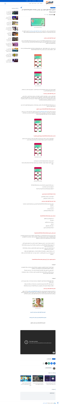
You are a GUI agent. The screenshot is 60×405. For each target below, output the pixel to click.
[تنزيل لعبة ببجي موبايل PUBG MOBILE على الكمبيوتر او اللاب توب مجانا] (15, 34)
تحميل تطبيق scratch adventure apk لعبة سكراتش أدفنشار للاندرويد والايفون (9, 61)
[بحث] (5, 3)
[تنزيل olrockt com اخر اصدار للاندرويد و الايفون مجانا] (15, 18)
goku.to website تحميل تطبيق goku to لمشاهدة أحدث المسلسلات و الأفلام (9, 55)
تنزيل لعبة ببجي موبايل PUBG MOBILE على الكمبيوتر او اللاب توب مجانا (9, 34)
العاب (38, 3)
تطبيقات (41, 3)
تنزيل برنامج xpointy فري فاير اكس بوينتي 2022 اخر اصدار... (50, 384)
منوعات (30, 3)
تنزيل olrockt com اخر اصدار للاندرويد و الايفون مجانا (9, 18)
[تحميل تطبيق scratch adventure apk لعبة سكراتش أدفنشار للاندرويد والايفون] (15, 60)
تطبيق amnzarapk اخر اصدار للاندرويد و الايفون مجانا (9, 29)
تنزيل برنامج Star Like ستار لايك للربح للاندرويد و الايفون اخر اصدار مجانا (9, 50)
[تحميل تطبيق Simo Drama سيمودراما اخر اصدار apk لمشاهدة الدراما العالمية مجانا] (15, 44)
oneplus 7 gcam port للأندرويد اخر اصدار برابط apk (9, 23)
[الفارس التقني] (49, 2)
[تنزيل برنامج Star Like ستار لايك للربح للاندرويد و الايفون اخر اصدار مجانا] (15, 50)
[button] (51, 363)
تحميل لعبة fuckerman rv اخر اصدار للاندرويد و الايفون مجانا (9, 39)
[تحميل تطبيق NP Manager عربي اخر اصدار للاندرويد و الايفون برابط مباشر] (15, 13)
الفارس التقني (45, 403)
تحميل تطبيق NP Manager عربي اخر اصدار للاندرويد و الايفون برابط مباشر (9, 13)
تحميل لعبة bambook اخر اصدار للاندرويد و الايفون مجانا (38, 384)
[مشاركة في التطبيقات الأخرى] (44, 363)
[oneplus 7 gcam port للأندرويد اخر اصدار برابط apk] (15, 23)
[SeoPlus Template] (54, 403)
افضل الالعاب (53, 7)
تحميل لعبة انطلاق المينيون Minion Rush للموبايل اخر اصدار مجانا (26, 384)
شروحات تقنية (34, 3)
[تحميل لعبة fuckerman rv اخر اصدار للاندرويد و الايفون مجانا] (15, 39)
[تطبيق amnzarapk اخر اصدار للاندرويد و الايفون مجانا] (15, 28)
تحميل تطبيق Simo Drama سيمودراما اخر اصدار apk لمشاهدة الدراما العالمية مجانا (9, 45)
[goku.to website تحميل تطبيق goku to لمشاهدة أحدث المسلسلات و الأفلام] (15, 55)
